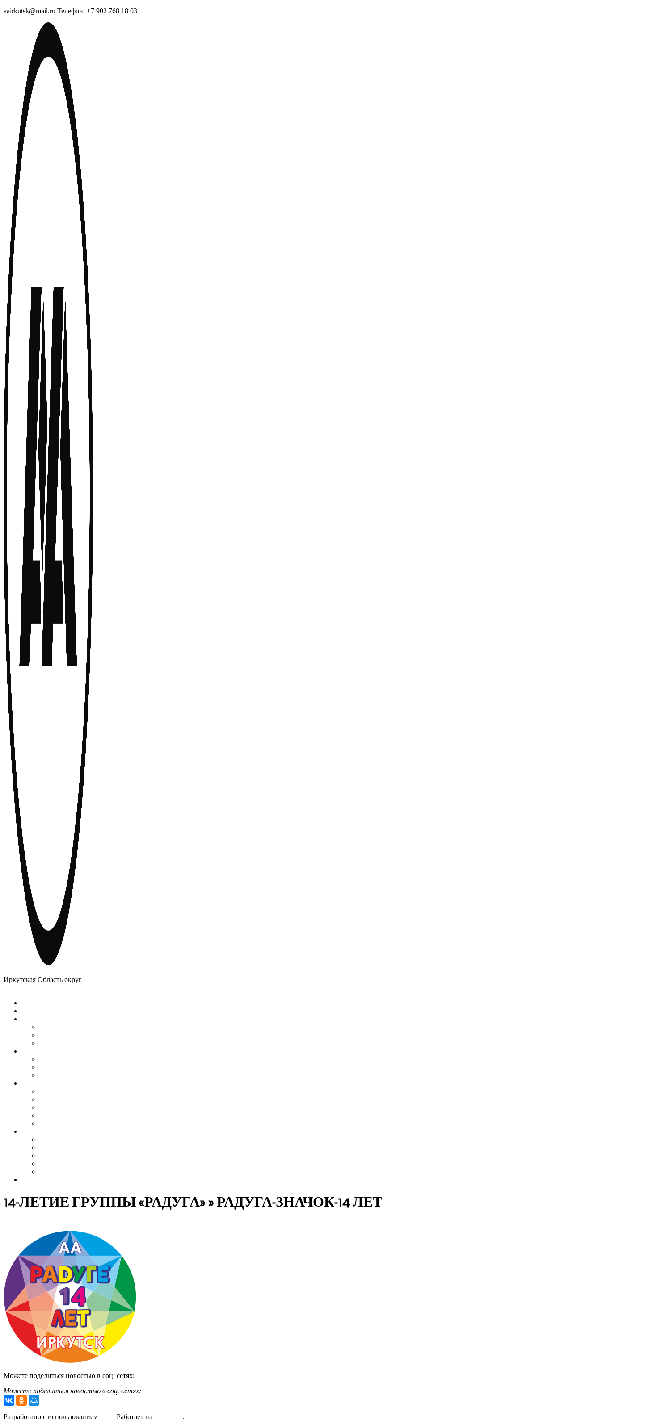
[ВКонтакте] (9, 1400)
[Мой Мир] (34, 1400)
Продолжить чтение (165, 1375)
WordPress (167, 1416)
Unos (105, 1416)
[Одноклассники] (21, 1400)
